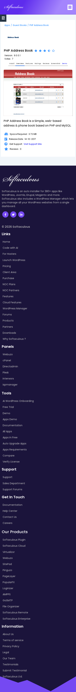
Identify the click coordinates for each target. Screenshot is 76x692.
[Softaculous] (14, 7)
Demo (64, 63)
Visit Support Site (33, 144)
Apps (7, 25)
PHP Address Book (39, 25)
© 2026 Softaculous (16, 227)
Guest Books (20, 25)
